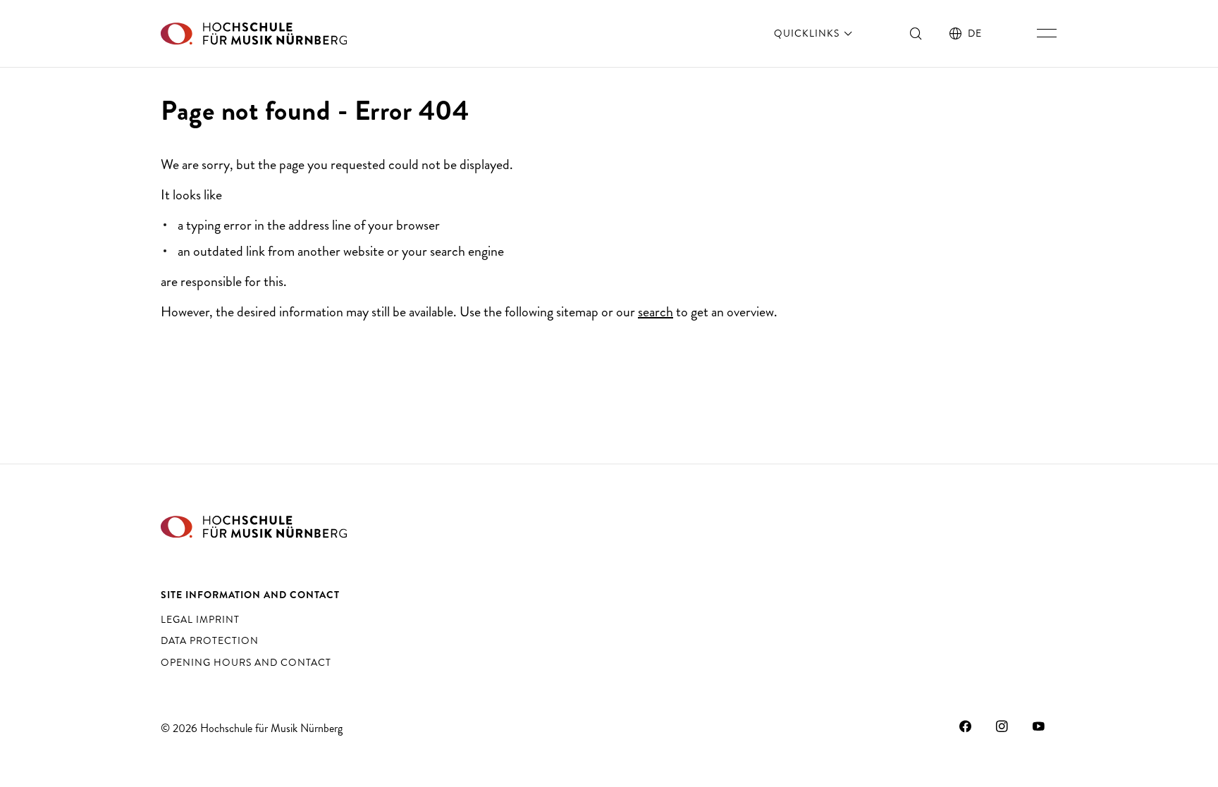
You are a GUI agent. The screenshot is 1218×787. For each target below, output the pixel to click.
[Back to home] (254, 33)
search (655, 312)
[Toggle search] (916, 33)
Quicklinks (808, 33)
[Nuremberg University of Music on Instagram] (1002, 726)
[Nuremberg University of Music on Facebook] (965, 726)
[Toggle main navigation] (1047, 33)
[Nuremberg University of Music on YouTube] (1039, 726)
